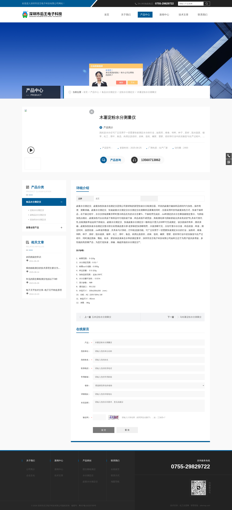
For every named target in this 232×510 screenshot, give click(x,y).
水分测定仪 (88, 475)
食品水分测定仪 (109, 92)
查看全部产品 (32, 227)
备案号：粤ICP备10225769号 (83, 505)
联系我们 (202, 14)
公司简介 (30, 469)
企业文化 (30, 475)
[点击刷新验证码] (113, 417)
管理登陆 (194, 505)
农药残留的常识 (33, 257)
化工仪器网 (184, 505)
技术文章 (183, 14)
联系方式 (115, 475)
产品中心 (145, 14)
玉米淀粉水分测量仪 (101, 317)
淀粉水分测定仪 (126, 92)
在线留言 (115, 469)
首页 (106, 14)
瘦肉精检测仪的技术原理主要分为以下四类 (44, 268)
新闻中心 (164, 14)
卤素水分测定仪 (90, 481)
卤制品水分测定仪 (38, 215)
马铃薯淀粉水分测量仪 (190, 317)
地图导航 (115, 481)
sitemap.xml (205, 505)
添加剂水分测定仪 (38, 219)
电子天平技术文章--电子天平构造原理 (44, 290)
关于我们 (126, 14)
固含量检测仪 (89, 469)
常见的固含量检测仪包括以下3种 (41, 279)
